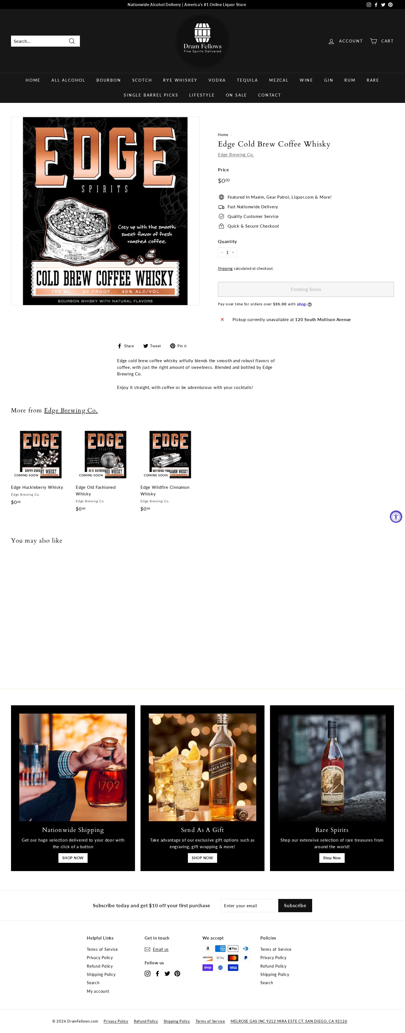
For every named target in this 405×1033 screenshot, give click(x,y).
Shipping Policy (101, 974)
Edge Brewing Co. (236, 154)
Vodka (217, 80)
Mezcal (279, 80)
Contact (269, 95)
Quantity (227, 241)
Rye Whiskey (180, 80)
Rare (373, 80)
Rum (349, 80)
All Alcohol (68, 80)
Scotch (142, 80)
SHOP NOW (73, 858)
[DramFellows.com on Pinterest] (177, 973)
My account (98, 991)
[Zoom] (105, 211)
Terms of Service (102, 949)
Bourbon (108, 80)
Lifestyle (202, 95)
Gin (328, 80)
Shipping (225, 268)
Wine (306, 80)
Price (223, 169)
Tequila (247, 80)
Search (93, 982)
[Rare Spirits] (332, 767)
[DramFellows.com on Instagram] (147, 973)
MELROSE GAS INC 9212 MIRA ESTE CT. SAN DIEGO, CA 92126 (289, 1021)
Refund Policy (100, 966)
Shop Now (332, 858)
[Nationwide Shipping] (73, 767)
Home (33, 80)
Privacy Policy (100, 957)
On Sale (236, 95)
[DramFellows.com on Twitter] (167, 973)
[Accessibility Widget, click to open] (396, 516)
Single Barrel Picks (151, 95)
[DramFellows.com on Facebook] (157, 973)
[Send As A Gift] (202, 767)
